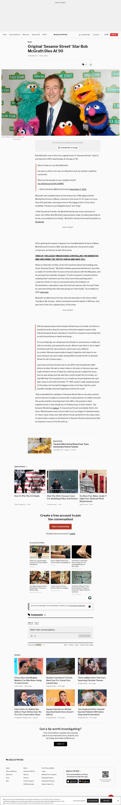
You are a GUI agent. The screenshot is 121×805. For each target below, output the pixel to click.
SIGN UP (114, 34)
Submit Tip (60, 744)
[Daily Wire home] (60, 35)
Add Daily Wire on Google (69, 147)
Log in (72, 534)
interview (44, 292)
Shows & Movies (14, 34)
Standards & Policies (48, 781)
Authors (26, 774)
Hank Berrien (33, 56)
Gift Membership (28, 784)
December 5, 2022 (78, 189)
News (5, 34)
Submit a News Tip (47, 784)
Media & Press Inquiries (49, 774)
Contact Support (28, 781)
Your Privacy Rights (48, 768)
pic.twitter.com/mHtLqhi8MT (51, 183)
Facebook (39, 222)
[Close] (118, 801)
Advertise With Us (29, 771)
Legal (43, 771)
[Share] (90, 64)
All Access (26, 34)
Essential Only (92, 800)
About (25, 768)
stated (56, 408)
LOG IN (106, 34)
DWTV (45, 34)
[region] (60, 801)
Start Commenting (60, 526)
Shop (7, 778)
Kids (7, 781)
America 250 (36, 34)
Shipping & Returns (48, 778)
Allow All (106, 800)
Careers (26, 778)
